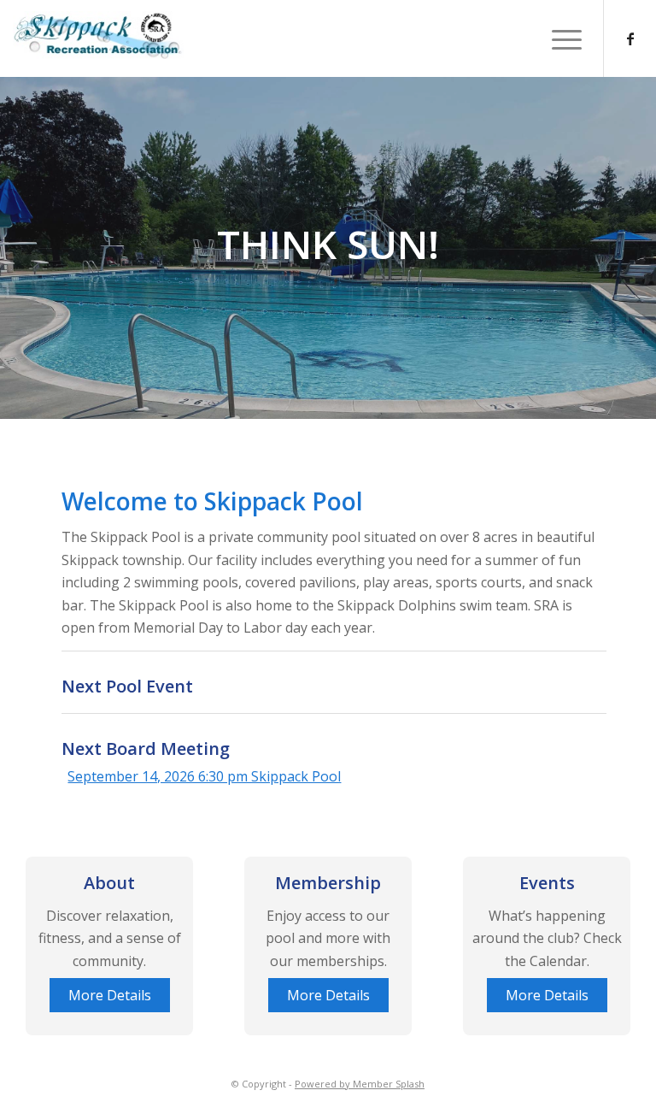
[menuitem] (558, 38)
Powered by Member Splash (360, 1083)
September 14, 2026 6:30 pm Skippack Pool (204, 776)
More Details (109, 995)
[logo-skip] (327, 35)
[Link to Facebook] (630, 38)
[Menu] (558, 38)
